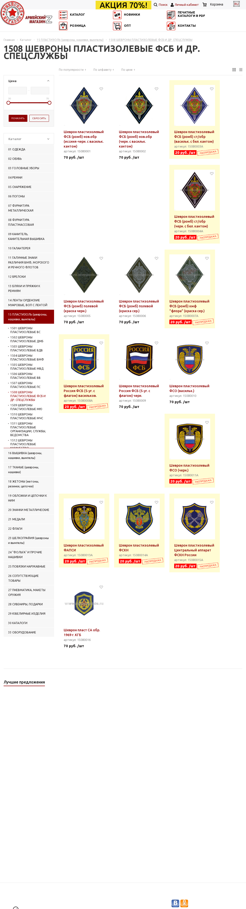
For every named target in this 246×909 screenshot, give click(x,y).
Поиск (163, 4)
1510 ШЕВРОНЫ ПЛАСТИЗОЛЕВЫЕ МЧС (26, 416)
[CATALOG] (62, 35)
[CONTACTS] (174, 42)
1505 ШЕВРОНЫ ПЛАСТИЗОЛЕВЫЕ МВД (26, 366)
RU (236, 4)
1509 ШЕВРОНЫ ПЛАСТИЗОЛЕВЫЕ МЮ (26, 407)
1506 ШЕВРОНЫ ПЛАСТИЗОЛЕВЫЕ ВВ (25, 375)
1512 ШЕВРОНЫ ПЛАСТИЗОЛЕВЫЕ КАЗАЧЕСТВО (23, 444)
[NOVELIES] (118, 35)
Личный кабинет (187, 4)
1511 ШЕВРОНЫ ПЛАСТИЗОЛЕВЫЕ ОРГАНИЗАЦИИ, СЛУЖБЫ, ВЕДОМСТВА (28, 429)
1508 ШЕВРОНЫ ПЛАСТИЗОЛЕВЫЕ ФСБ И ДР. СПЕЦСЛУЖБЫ (28, 396)
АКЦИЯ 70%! (123, 5)
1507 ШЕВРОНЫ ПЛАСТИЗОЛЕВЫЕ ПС (25, 384)
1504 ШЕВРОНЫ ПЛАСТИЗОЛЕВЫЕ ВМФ (27, 357)
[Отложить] (101, 88)
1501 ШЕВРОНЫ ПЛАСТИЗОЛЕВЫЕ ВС (25, 330)
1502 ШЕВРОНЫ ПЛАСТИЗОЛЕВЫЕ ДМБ (26, 339)
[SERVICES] (174, 35)
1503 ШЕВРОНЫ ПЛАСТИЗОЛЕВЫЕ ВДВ (26, 348)
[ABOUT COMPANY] (62, 42)
